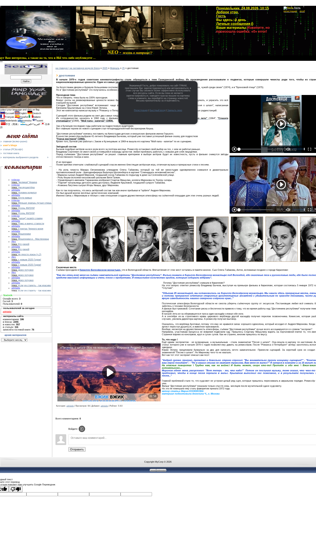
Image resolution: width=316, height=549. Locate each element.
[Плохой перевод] (16, 489)
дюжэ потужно (26, 270)
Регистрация (141, 110)
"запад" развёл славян (30, 218)
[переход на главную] (130, 48)
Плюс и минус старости (31, 223)
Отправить (77, 449)
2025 (104, 68)
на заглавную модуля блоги (85, 68)
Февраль (115, 68)
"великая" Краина (27, 182)
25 (123, 68)
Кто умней (23, 244)
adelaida (7, 311)
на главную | (62, 68)
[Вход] (82, 429)
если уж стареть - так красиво (34, 285)
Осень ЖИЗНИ (26, 208)
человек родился (27, 192)
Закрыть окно (174, 110)
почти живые (25, 197)
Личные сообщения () (234, 24)
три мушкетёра (26, 187)
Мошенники (24, 233)
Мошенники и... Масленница (33, 239)
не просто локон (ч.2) (29, 254)
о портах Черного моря (30, 228)
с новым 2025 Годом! (29, 259)
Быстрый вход (157, 110)
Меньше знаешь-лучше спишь (35, 203)
